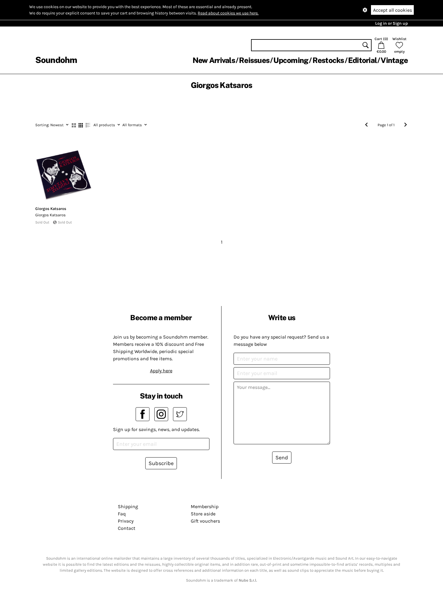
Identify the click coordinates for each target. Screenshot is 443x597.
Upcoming (290, 60)
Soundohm (56, 60)
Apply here (161, 371)
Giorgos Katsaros (50, 208)
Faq (122, 514)
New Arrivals (214, 60)
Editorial (362, 60)
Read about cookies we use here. (228, 13)
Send (281, 457)
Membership (204, 506)
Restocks (328, 60)
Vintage (394, 60)
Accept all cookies (392, 10)
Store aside (203, 514)
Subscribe (161, 463)
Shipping (128, 506)
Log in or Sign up (391, 23)
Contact (126, 528)
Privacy (126, 521)
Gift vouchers (205, 521)
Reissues (254, 60)
